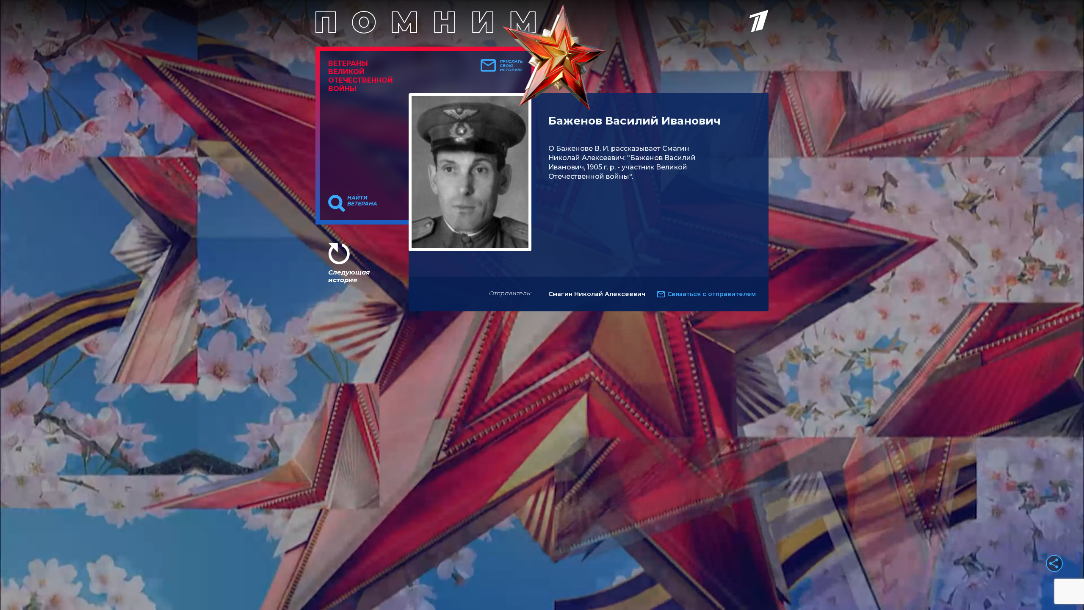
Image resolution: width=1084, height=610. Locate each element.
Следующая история (349, 276)
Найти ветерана (362, 201)
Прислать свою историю (511, 65)
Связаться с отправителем (711, 294)
